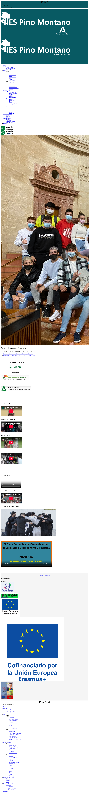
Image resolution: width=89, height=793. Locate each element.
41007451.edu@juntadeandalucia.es (12, 7)
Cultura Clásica (12, 94)
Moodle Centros (9, 67)
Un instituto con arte (10, 122)
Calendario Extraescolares (44, 575)
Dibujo (10, 95)
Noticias (10, 79)
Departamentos (6, 90)
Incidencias (8, 69)
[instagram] (47, 2)
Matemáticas (11, 108)
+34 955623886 (7, 5)
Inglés (10, 105)
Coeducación (8, 120)
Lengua (10, 107)
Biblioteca (11, 78)
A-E (7, 91)
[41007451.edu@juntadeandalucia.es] (49, 702)
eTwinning (8, 116)
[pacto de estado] (7, 592)
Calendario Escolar (13, 74)
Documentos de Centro (13, 88)
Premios (10, 76)
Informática (11, 104)
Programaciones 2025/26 (14, 83)
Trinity (7, 117)
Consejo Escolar (12, 80)
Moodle (4, 66)
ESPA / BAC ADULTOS (10, 68)
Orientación (11, 111)
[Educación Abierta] (9, 597)
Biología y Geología (13, 93)
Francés (10, 102)
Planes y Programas (7, 118)
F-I (6, 98)
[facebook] (44, 2)
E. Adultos (5, 123)
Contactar (11, 72)
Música (10, 109)
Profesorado (11, 82)
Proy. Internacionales (7, 114)
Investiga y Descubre (10, 121)
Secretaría (11, 89)
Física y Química (12, 100)
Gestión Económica (13, 87)
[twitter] (41, 2)
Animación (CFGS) (12, 92)
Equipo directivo (12, 77)
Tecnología (11, 113)
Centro (4, 70)
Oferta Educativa (12, 75)
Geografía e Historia (13, 103)
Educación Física (12, 97)
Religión (10, 112)
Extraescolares (12, 86)
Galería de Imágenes (13, 84)
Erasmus (8, 115)
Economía (11, 96)
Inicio (4, 65)
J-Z (7, 106)
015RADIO (8, 119)
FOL (9, 101)
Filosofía (11, 99)
